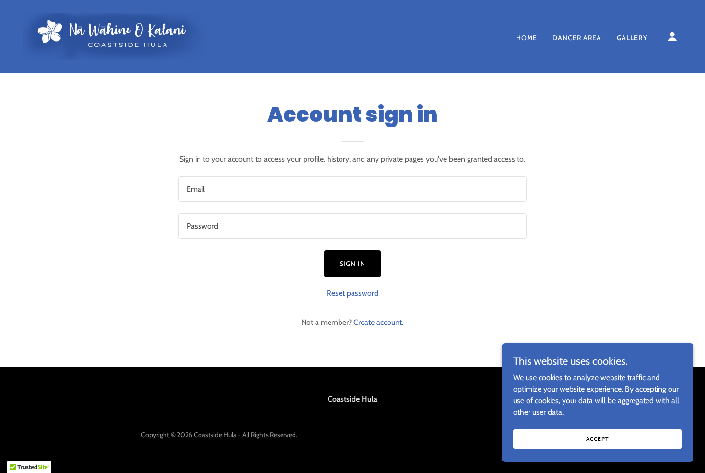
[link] (115, 35)
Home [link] (526, 38)
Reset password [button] (352, 293)
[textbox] (352, 189)
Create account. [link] (378, 322)
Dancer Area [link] (576, 38)
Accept (597, 438)
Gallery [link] (632, 38)
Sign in (353, 263)
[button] (672, 36)
